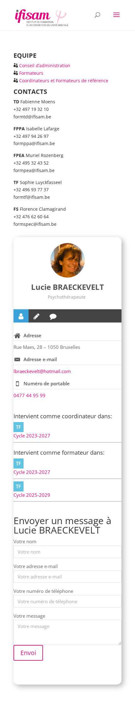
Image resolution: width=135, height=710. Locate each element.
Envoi (28, 652)
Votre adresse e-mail (36, 566)
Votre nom (25, 541)
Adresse (32, 335)
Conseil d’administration (44, 65)
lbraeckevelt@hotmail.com (42, 371)
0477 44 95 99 (30, 395)
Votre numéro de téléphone (43, 591)
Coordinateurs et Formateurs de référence (63, 81)
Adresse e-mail (40, 359)
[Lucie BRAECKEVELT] (67, 260)
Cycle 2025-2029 (32, 495)
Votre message (29, 616)
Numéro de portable (47, 383)
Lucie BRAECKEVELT (67, 287)
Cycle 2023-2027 (32, 435)
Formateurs (31, 73)
